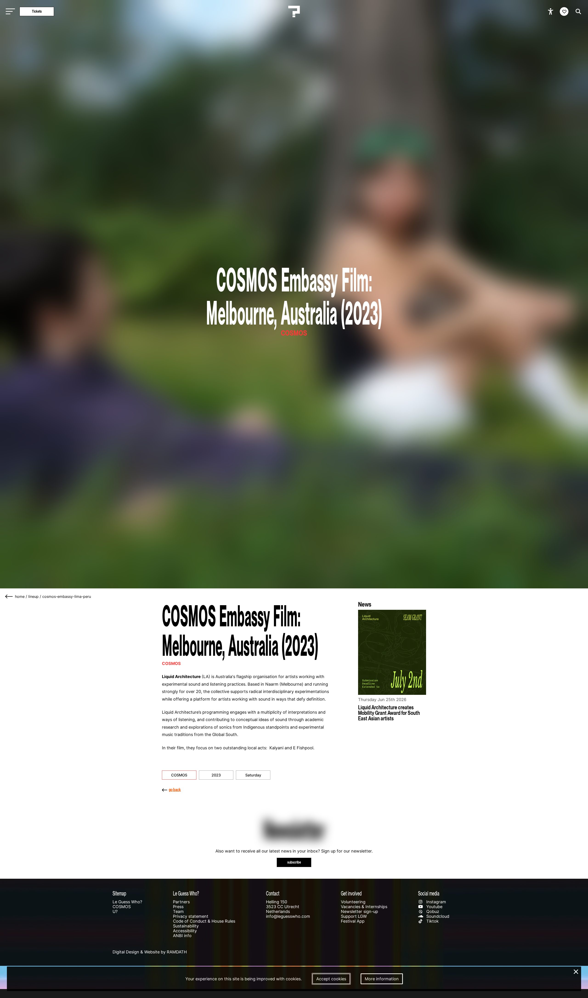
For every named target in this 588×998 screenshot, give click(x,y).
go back (175, 789)
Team (178, 911)
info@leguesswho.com (288, 916)
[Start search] (577, 11)
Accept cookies (331, 978)
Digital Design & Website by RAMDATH (150, 952)
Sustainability (186, 926)
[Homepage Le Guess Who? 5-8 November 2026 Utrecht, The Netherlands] (294, 11)
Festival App (353, 921)
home (20, 596)
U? (115, 911)
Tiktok (432, 921)
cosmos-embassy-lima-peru (66, 596)
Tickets (37, 11)
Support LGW (354, 916)
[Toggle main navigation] (9, 11)
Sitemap (119, 893)
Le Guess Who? (127, 901)
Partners (181, 901)
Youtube (433, 906)
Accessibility (185, 930)
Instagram (435, 901)
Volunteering (353, 901)
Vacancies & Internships (364, 906)
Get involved (351, 893)
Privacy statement (190, 916)
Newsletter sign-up (359, 911)
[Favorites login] (564, 11)
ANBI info (182, 935)
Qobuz (432, 911)
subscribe (294, 862)
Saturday (253, 775)
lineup (33, 596)
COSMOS (179, 775)
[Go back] (9, 596)
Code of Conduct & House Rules (204, 921)
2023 (216, 775)
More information (382, 978)
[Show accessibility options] (551, 11)
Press (178, 906)
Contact (272, 893)
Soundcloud (437, 916)
